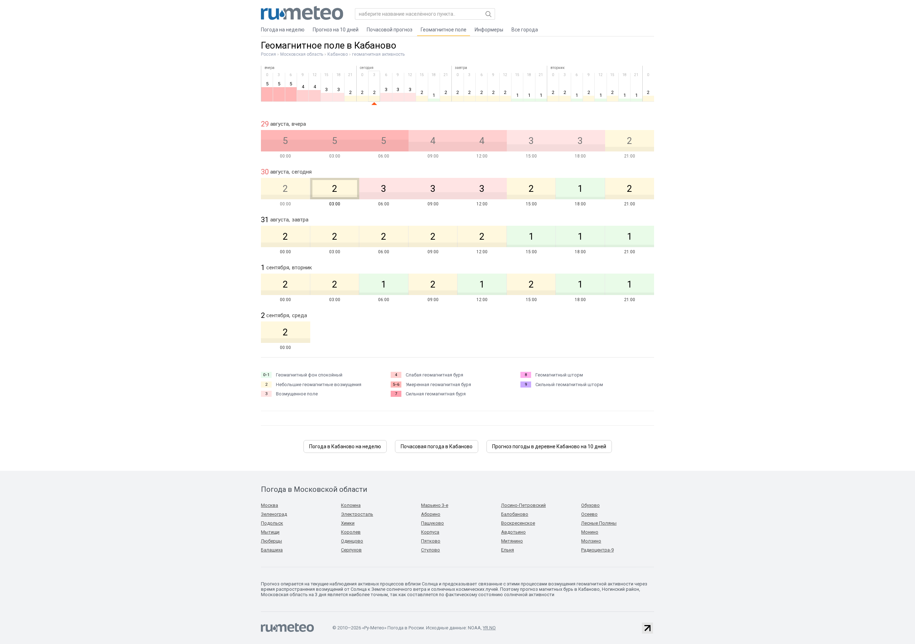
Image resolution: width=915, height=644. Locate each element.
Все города (524, 30)
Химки (348, 523)
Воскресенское (518, 523)
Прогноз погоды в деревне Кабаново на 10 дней (549, 446)
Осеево (589, 514)
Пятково (430, 541)
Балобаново (514, 514)
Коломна (351, 505)
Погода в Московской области (314, 489)
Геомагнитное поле (443, 30)
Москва (269, 505)
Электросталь (357, 514)
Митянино (512, 541)
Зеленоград (274, 514)
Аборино (430, 514)
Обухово (590, 505)
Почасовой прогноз (389, 30)
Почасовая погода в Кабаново (437, 446)
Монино (589, 532)
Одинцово (352, 541)
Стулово (430, 550)
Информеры (489, 30)
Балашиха (272, 550)
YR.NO (489, 627)
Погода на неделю (283, 30)
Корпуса (430, 532)
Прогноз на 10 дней (335, 30)
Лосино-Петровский (523, 505)
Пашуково (432, 523)
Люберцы (271, 541)
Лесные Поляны (599, 523)
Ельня (507, 550)
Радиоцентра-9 (597, 550)
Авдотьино (513, 532)
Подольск (272, 523)
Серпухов (351, 550)
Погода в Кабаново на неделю (345, 446)
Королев (351, 532)
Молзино (591, 541)
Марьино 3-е (434, 505)
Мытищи (270, 532)
